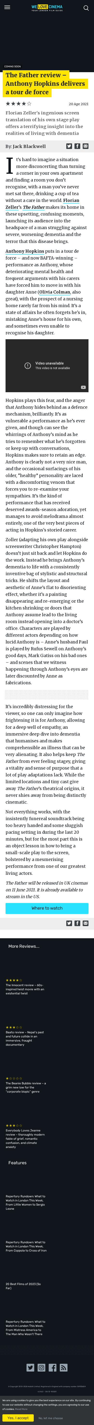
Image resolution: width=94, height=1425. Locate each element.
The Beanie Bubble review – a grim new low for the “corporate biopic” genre (26, 1087)
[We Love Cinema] (47, 7)
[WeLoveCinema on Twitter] (30, 1369)
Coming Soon (12, 66)
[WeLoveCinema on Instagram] (41, 1369)
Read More (21, 1409)
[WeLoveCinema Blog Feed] (63, 1369)
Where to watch (47, 908)
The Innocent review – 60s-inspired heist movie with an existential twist (25, 989)
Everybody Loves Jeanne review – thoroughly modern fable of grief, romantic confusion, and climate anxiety (25, 1139)
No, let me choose (51, 1418)
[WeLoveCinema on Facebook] (52, 1369)
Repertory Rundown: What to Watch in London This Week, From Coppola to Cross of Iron (26, 1246)
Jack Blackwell (29, 146)
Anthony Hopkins (25, 251)
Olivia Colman (54, 292)
